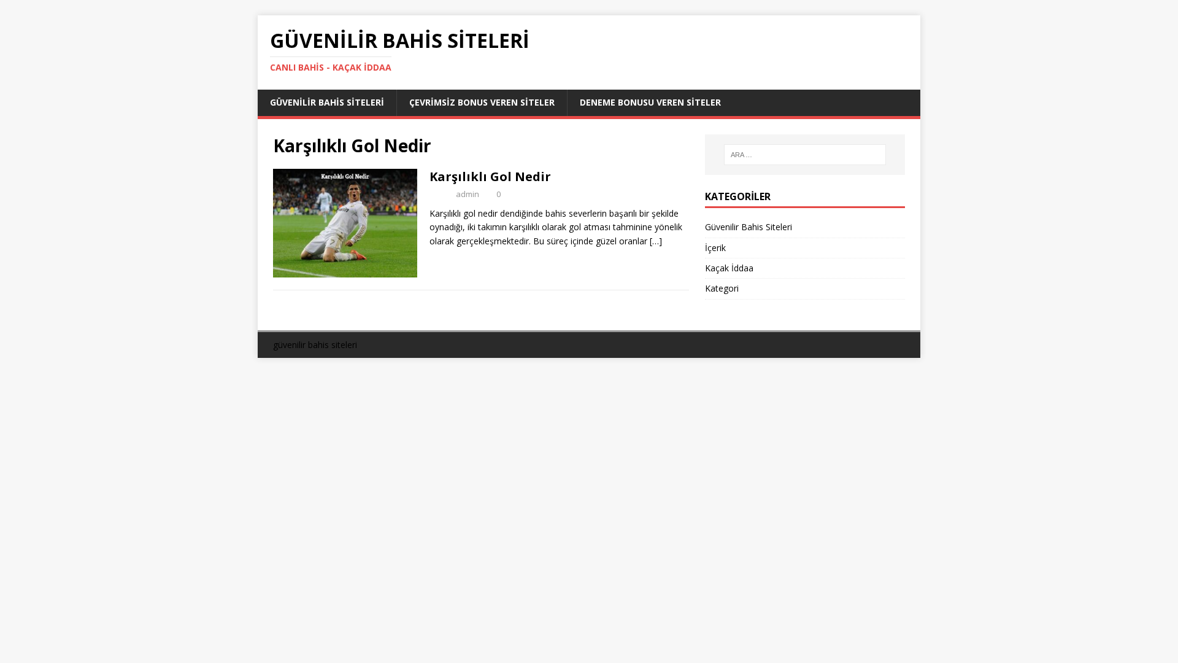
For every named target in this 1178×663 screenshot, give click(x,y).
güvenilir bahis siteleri (315, 345)
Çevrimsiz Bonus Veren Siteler (482, 102)
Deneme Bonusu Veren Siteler (650, 102)
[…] (656, 241)
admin (467, 194)
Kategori (722, 288)
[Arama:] (805, 154)
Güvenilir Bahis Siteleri (327, 102)
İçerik (715, 248)
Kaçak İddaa (729, 268)
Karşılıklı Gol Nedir (490, 176)
